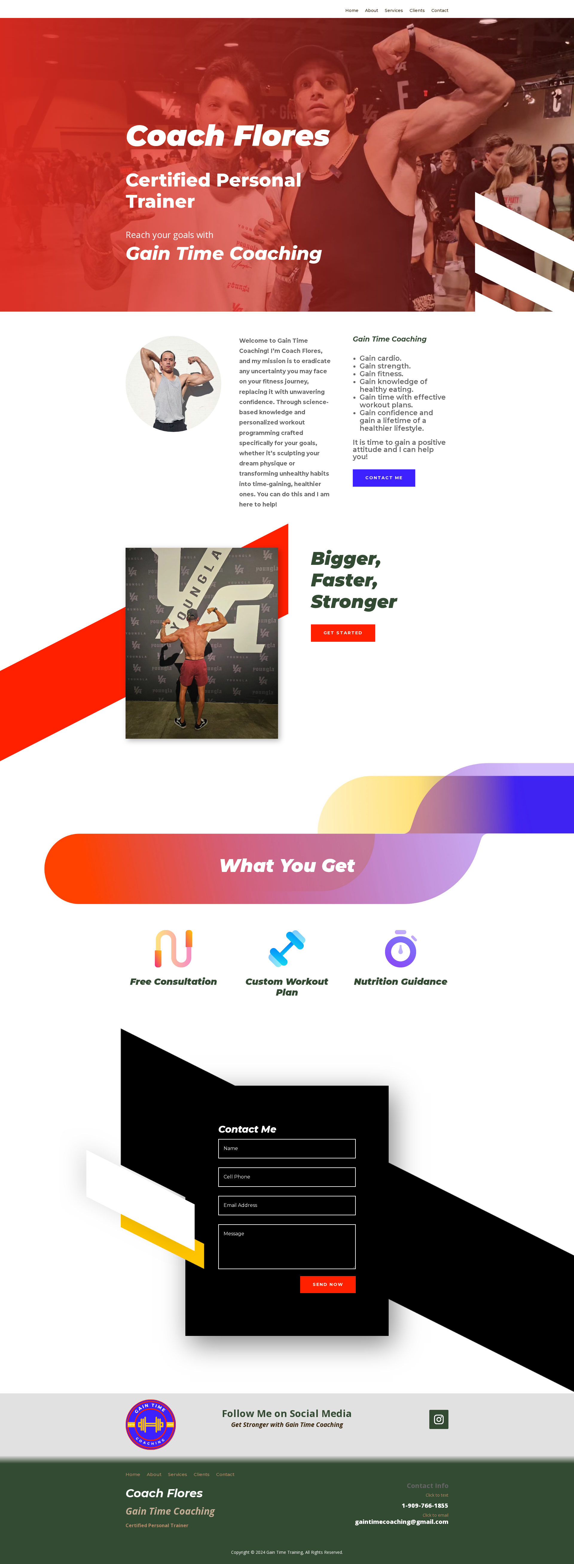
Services (394, 10)
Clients (417, 10)
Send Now (328, 1284)
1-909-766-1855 (425, 1505)
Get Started (343, 632)
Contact (439, 10)
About (371, 10)
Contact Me (384, 477)
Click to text (437, 1495)
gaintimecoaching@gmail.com (401, 1522)
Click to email (435, 1515)
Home (351, 10)
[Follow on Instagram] (438, 1419)
